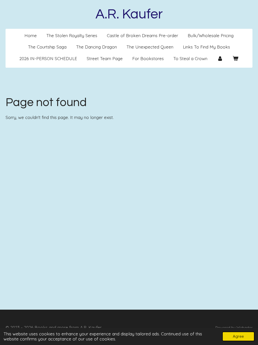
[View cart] (235, 58)
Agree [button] (238, 336)
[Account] (220, 58)
